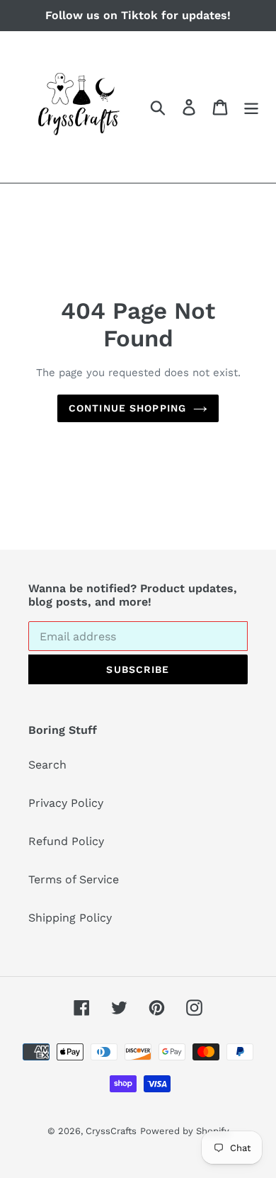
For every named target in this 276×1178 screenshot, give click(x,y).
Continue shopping (127, 408)
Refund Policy (66, 841)
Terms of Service (73, 879)
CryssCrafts (111, 1131)
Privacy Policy (65, 803)
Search (47, 764)
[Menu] (251, 107)
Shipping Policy (70, 917)
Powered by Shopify (184, 1131)
